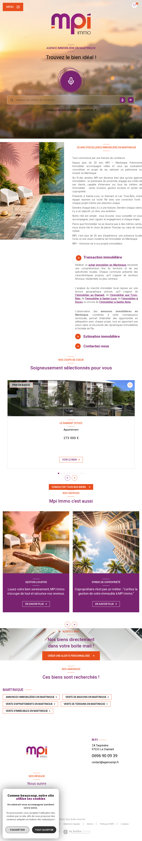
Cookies (125, 824)
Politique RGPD (107, 824)
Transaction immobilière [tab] (102, 257)
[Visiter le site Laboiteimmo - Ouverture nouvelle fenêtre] (77, 832)
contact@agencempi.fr (105, 762)
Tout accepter (44, 829)
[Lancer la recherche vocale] (71, 80)
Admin (90, 824)
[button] (74, 478)
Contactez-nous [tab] (96, 346)
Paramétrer (17, 829)
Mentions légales (72, 824)
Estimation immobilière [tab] (101, 336)
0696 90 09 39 (104, 755)
